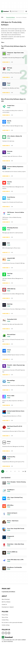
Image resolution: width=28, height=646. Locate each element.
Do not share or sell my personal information (12, 622)
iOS (2, 17)
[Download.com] (5, 11)
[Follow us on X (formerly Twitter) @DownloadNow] (6, 633)
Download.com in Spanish (8, 607)
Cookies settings (5, 625)
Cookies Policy (5, 620)
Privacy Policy (5, 614)
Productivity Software (10, 17)
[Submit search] (10, 11)
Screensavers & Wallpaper (21, 17)
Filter (2, 42)
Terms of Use (5, 617)
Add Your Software (6, 602)
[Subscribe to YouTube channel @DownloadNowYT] (9, 633)
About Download (5, 599)
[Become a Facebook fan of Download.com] (3, 633)
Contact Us (4, 604)
